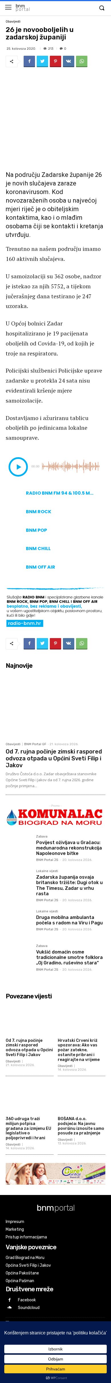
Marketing (15, 1229)
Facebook (27, 1300)
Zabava (42, 836)
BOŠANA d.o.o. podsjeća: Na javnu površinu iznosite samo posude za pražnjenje (81, 1126)
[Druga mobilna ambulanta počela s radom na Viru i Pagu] (19, 923)
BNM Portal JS (47, 860)
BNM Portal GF (35, 744)
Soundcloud (29, 1307)
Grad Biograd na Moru (25, 1257)
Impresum (15, 1221)
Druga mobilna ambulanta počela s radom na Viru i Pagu (69, 920)
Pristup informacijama (26, 1237)
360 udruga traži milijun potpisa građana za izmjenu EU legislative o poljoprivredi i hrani (28, 1128)
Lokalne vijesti (47, 871)
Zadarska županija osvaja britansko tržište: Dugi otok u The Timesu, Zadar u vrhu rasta (69, 885)
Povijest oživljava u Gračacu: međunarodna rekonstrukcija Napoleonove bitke (69, 848)
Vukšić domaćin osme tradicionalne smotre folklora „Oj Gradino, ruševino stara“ (69, 957)
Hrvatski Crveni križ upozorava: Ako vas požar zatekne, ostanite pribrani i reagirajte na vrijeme (79, 1050)
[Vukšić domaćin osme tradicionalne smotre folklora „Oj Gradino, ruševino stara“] (19, 957)
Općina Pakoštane (22, 1273)
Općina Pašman (20, 1280)
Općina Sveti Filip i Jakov (28, 1265)
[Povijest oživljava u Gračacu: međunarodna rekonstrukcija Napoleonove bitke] (19, 848)
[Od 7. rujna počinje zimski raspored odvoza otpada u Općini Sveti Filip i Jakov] (55, 705)
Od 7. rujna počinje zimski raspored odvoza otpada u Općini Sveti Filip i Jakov (54, 758)
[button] (101, 8)
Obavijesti (13, 21)
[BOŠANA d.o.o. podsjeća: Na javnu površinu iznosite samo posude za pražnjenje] (82, 1097)
